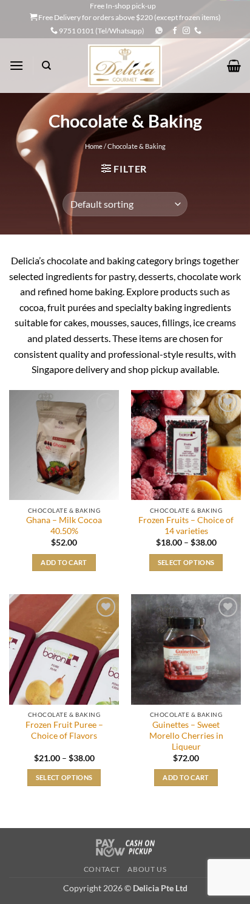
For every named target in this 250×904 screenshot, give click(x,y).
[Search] (46, 65)
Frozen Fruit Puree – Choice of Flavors (64, 730)
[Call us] (197, 31)
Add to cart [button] (64, 562)
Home (94, 146)
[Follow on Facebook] (174, 31)
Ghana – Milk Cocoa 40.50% (64, 525)
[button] (16, 65)
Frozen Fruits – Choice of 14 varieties (186, 525)
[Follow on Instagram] (186, 31)
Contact (102, 869)
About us (146, 869)
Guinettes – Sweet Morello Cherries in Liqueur (186, 735)
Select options (186, 562)
